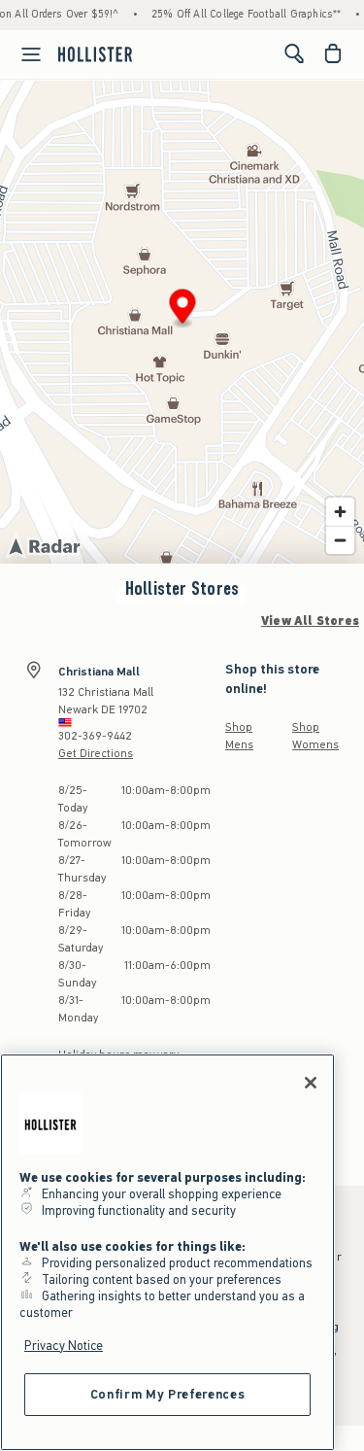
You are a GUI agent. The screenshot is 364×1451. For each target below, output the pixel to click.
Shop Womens (315, 735)
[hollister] (95, 53)
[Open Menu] (23, 54)
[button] (183, 309)
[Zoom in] (340, 512)
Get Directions (95, 753)
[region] (167, 1252)
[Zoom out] (340, 540)
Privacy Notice (63, 1345)
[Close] (310, 1082)
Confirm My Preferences (167, 1394)
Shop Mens (239, 735)
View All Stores (310, 621)
